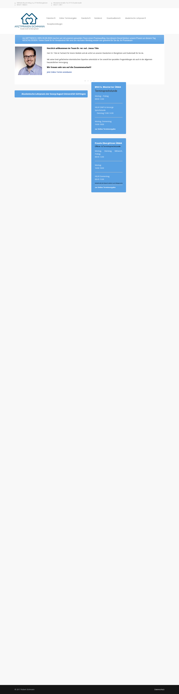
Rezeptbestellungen (54, 24)
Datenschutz (159, 689)
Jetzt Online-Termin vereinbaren (59, 72)
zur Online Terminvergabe (105, 129)
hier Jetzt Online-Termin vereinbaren (146, 102)
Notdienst (98, 18)
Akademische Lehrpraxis (134, 18)
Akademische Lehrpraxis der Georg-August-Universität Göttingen (54, 93)
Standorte (85, 18)
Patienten (50, 18)
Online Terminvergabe (68, 18)
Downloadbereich (114, 18)
